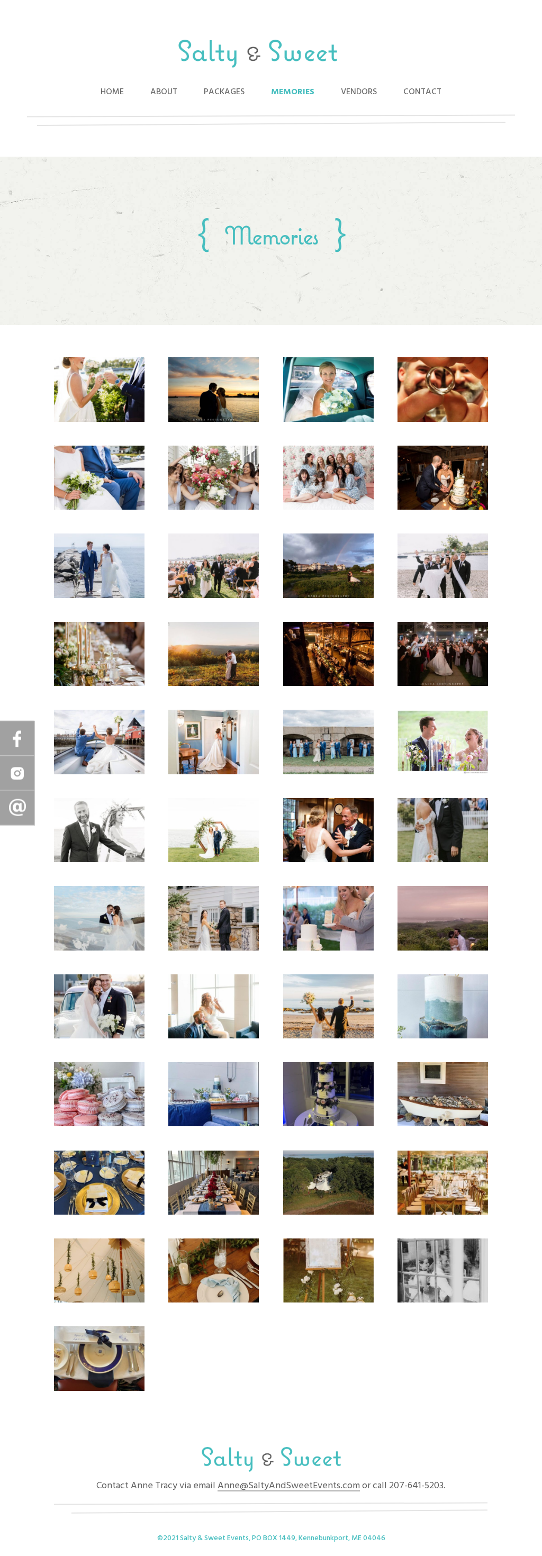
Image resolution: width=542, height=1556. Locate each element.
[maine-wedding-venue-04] (213, 1300)
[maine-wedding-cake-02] (99, 1124)
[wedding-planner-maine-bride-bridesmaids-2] (328, 507)
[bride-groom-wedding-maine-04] (443, 772)
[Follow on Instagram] (17, 773)
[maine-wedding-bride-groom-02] (99, 948)
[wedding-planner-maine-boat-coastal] (99, 507)
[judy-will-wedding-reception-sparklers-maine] (443, 684)
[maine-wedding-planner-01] (99, 1212)
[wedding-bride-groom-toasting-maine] (99, 420)
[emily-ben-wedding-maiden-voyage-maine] (99, 772)
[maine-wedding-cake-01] (443, 1036)
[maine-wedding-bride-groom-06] (99, 1036)
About (163, 92)
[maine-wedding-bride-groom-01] (443, 860)
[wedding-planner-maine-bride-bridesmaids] (213, 507)
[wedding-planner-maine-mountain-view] (213, 684)
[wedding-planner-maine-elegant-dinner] (99, 684)
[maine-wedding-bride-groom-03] (213, 948)
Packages (224, 92)
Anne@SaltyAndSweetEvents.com (289, 1486)
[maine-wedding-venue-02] (443, 1212)
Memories (292, 92)
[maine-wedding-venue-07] (99, 1389)
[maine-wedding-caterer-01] (443, 1124)
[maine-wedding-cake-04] (328, 1124)
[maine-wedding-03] (328, 860)
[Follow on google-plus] (17, 808)
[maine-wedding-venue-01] (328, 1212)
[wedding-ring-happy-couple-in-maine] (443, 420)
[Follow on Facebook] (17, 738)
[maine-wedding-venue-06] (443, 1300)
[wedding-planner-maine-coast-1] (99, 596)
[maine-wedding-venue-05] (328, 1300)
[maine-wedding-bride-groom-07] (213, 1036)
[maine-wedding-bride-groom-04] (328, 948)
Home (112, 92)
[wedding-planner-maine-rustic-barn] (328, 684)
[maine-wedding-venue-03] (99, 1300)
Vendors (359, 92)
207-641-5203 (415, 1486)
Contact (422, 92)
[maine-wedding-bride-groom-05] (443, 948)
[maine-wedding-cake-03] (213, 1124)
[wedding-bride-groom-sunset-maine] (213, 420)
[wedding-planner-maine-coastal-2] (443, 596)
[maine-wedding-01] (99, 860)
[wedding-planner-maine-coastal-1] (328, 596)
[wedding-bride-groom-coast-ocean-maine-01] (328, 772)
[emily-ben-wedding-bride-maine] (213, 772)
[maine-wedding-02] (213, 860)
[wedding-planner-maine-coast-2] (213, 596)
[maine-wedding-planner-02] (213, 1212)
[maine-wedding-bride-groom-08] (328, 1036)
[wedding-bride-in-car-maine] (328, 420)
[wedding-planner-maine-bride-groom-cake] (443, 507)
